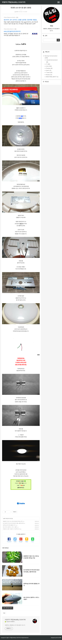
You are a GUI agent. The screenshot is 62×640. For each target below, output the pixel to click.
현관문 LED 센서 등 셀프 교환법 (21, 8)
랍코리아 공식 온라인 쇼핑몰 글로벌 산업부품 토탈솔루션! (21, 20)
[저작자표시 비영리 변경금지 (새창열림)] (20, 512)
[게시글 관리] (9, 512)
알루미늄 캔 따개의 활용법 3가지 (9, 525)
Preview (49, 68)
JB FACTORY (58, 637)
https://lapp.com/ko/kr (10, 17)
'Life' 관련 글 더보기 (7, 608)
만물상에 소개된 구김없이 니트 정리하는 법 (11, 529)
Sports (48, 70)
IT (48, 64)
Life (17, 11)
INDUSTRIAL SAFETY (52, 77)
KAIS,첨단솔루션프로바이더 (12, 31)
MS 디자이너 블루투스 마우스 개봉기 (10, 527)
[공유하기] (7, 512)
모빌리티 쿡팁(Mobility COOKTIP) (13, 2)
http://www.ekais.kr (9, 29)
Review (49, 74)
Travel (49, 72)
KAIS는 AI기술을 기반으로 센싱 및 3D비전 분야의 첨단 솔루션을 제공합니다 (16, 34)
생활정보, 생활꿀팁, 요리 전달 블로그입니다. (15, 625)
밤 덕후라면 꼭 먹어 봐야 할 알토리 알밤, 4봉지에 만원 (13, 523)
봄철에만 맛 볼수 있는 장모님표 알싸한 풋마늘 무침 (12, 521)
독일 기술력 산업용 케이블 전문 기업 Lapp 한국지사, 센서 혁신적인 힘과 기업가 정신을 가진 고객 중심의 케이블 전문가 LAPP (21, 23)
